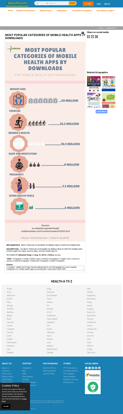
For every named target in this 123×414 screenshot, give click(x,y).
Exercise (50, 292)
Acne (9, 292)
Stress (89, 305)
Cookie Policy (7, 379)
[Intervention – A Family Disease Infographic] (94, 83)
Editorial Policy (7, 382)
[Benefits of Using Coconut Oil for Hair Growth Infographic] (109, 100)
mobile (26, 259)
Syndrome (91, 315)
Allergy (10, 305)
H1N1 (49, 312)
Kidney (50, 339)
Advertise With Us (49, 368)
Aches (9, 288)
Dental (9, 339)
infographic (17, 259)
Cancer (10, 325)
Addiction (11, 295)
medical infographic (21, 261)
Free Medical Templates (82, 10)
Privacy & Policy (7, 376)
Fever (49, 298)
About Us (5, 368)
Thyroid (90, 319)
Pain (89, 288)
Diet (8, 349)
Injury (49, 335)
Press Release (27, 376)
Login (98, 4)
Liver (49, 342)
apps (38, 259)
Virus (89, 342)
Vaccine (90, 335)
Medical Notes (46, 10)
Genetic (50, 309)
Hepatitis (51, 322)
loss (69, 259)
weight (63, 259)
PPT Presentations (70, 368)
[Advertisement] (61, 20)
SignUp (107, 4)
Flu (48, 305)
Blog (24, 371)
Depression (12, 342)
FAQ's (24, 374)
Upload (88, 4)
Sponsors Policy (49, 374)
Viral (89, 339)
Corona (10, 332)
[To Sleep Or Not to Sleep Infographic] (109, 83)
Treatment (91, 322)
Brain (9, 319)
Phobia (90, 292)
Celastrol (10, 329)
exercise (75, 259)
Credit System (68, 382)
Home (10, 10)
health (32, 259)
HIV (48, 325)
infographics (54, 259)
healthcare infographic (40, 261)
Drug (49, 288)
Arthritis (10, 309)
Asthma (10, 312)
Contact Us (6, 371)
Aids (9, 302)
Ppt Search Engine (29, 382)
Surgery (90, 309)
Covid (9, 335)
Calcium (10, 322)
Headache (51, 315)
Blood (9, 315)
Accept (6, 406)
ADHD (9, 298)
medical (45, 259)
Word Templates (69, 376)
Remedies (91, 298)
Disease (10, 352)
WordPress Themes (70, 379)
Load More (101, 111)
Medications (52, 349)
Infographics (62, 10)
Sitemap (25, 379)
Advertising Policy (49, 371)
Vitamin (90, 345)
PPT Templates (68, 374)
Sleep (89, 302)
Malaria (50, 345)
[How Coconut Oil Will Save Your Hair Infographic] (94, 100)
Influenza (50, 332)
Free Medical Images (105, 10)
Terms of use (7, 374)
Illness (49, 329)
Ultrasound (91, 329)
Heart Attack (52, 319)
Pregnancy (91, 295)
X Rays (89, 349)
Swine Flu (91, 312)
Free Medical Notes (70, 371)
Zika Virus (91, 352)
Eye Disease (52, 295)
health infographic (57, 261)
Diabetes (10, 345)
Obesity (50, 352)
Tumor (89, 325)
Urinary (90, 332)
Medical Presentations (25, 10)
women (9, 261)
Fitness (50, 302)
